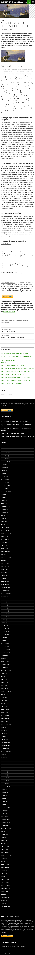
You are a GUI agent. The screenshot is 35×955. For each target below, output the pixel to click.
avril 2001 (3, 876)
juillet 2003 (4, 834)
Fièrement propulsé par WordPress (8, 953)
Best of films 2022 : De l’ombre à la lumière (11, 383)
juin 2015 (3, 599)
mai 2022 (3, 470)
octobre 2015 (4, 590)
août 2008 (3, 754)
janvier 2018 (4, 548)
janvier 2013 (4, 646)
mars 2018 (3, 545)
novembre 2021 (5, 485)
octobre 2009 (4, 721)
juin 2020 (3, 518)
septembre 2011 (5, 670)
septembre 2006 (5, 787)
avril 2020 (3, 524)
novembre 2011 (5, 664)
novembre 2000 (5, 888)
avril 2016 (3, 578)
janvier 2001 (4, 882)
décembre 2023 (5, 453)
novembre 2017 (5, 551)
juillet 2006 (4, 793)
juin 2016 (3, 572)
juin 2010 (3, 697)
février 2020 (4, 527)
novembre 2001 (5, 867)
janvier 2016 (4, 584)
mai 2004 (3, 813)
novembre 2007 (5, 763)
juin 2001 (3, 870)
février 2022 (4, 479)
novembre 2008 (5, 745)
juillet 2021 (4, 497)
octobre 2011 (4, 667)
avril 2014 (3, 623)
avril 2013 (3, 640)
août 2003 (3, 831)
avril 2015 (3, 602)
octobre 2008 (4, 748)
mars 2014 (3, 626)
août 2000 (3, 894)
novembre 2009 (5, 718)
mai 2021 (3, 503)
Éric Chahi (14, 320)
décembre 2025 (5, 447)
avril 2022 (3, 473)
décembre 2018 (5, 539)
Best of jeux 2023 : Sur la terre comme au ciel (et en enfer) (15, 377)
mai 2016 (3, 575)
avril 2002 (3, 861)
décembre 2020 (5, 506)
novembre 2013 (5, 631)
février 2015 (4, 608)
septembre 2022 (5, 462)
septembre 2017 (5, 557)
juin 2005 (3, 801)
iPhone (25, 320)
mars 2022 (3, 476)
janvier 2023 (4, 456)
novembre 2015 (5, 587)
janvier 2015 (4, 611)
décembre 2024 (5, 450)
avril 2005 (3, 804)
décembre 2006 (5, 778)
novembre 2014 (5, 617)
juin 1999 (3, 900)
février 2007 (4, 775)
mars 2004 (3, 816)
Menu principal (33, 2)
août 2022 (3, 465)
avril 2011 (3, 676)
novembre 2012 (5, 652)
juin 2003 (3, 837)
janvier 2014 (4, 629)
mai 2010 (3, 700)
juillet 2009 (4, 727)
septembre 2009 (5, 724)
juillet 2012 (4, 655)
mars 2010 (3, 706)
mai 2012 (3, 658)
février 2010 (4, 709)
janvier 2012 (4, 661)
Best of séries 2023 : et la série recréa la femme (12, 374)
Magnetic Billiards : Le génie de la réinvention (12, 336)
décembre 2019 (5, 530)
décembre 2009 (5, 715)
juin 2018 (3, 542)
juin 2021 (3, 500)
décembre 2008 (5, 742)
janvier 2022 (4, 482)
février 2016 (4, 581)
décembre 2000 (5, 885)
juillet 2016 (4, 569)
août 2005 (3, 798)
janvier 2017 (4, 563)
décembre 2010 (5, 685)
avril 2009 (3, 736)
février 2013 (4, 643)
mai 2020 (3, 521)
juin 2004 (3, 810)
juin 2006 (3, 795)
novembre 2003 (5, 822)
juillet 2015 (4, 596)
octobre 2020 (4, 512)
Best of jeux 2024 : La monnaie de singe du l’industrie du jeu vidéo (17, 368)
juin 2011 (3, 673)
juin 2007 (3, 769)
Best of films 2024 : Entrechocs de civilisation (12, 365)
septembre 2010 (5, 691)
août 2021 (3, 494)
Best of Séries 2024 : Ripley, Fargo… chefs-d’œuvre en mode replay (17, 371)
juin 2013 (3, 637)
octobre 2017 (4, 554)
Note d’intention (9, 312)
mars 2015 (3, 605)
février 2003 (4, 846)
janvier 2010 (4, 712)
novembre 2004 (5, 807)
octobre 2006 (4, 784)
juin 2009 (3, 730)
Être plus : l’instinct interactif (8, 330)
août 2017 (3, 560)
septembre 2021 (5, 491)
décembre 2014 (5, 614)
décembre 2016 (5, 566)
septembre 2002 (5, 855)
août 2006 (3, 790)
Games (2, 20)
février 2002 (4, 864)
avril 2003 (3, 843)
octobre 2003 (4, 825)
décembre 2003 (5, 819)
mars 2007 (3, 772)
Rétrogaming (5, 322)
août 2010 (3, 694)
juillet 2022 (4, 468)
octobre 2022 (4, 459)
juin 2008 (3, 757)
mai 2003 (3, 840)
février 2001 (4, 879)
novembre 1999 (5, 897)
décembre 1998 (5, 906)
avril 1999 (3, 903)
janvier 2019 (4, 536)
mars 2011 (3, 679)
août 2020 (3, 515)
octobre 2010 (4, 688)
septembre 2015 (5, 593)
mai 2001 (3, 873)
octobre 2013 (4, 634)
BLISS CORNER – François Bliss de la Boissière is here (14, 2)
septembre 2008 (5, 751)
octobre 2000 (4, 891)
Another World (6, 320)
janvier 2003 (4, 849)
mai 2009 (3, 733)
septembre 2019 (5, 533)
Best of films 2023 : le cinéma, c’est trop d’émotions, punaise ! (16, 380)
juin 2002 (3, 858)
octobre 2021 (4, 488)
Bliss (11, 29)
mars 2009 (3, 739)
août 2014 (3, 620)
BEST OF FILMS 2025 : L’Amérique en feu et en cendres (14, 353)
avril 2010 (3, 703)
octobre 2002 (4, 852)
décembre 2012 (5, 649)
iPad (20, 320)
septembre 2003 (5, 828)
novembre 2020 (5, 509)
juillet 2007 (4, 766)
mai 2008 (3, 760)
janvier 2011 (4, 682)
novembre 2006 (5, 781)
